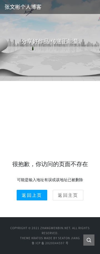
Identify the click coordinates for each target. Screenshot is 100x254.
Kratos (37, 238)
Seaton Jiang (69, 238)
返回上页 (32, 195)
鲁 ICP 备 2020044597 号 (50, 243)
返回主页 (68, 195)
